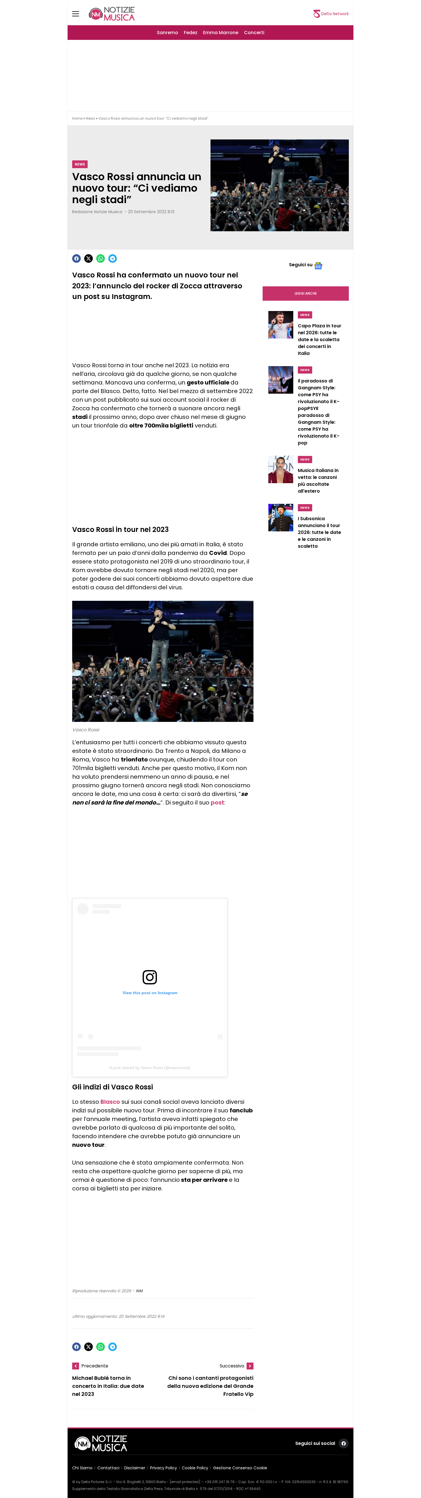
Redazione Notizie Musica (97, 212)
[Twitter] (88, 258)
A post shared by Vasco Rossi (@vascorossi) (149, 1067)
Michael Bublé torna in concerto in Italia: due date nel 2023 (108, 1386)
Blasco (110, 1102)
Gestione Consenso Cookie (240, 1468)
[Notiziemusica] (111, 14)
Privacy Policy (163, 1468)
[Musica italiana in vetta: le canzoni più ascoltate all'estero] (280, 476)
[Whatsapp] (100, 258)
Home (77, 118)
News (90, 118)
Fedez (190, 32)
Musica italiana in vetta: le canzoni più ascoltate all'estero (318, 480)
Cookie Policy (195, 1468)
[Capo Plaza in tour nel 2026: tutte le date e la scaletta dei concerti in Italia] (280, 335)
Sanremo (167, 32)
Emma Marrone (220, 32)
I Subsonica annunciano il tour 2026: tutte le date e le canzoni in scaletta (319, 532)
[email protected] (185, 1481)
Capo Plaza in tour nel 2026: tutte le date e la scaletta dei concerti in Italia (319, 339)
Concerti (254, 32)
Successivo (232, 1366)
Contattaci (108, 1468)
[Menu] (79, 13)
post (217, 802)
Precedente (94, 1366)
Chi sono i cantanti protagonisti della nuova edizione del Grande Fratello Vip (210, 1386)
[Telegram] (112, 258)
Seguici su (300, 264)
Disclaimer (134, 1468)
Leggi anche (306, 293)
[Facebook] (76, 258)
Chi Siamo (82, 1468)
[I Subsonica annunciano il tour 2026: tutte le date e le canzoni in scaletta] (280, 528)
